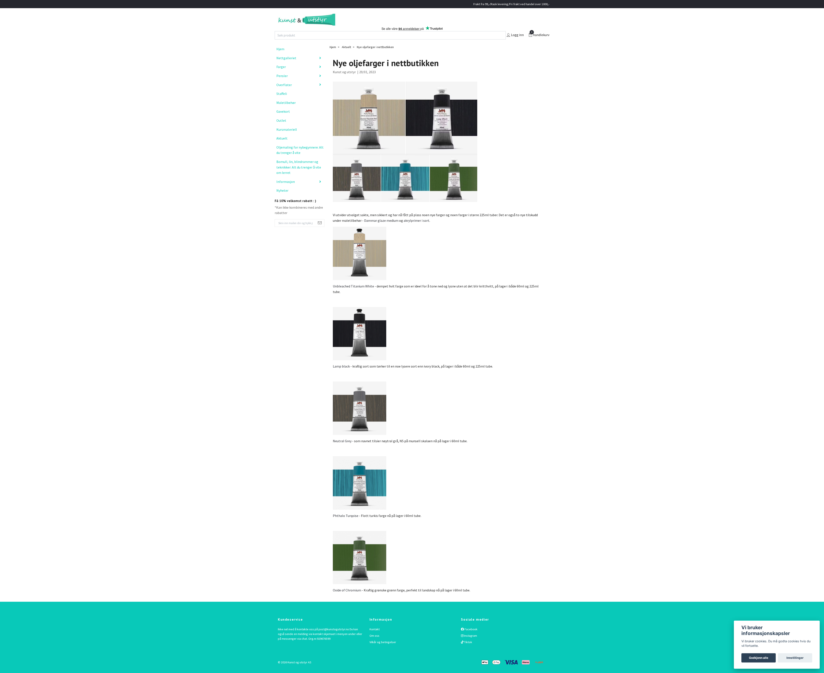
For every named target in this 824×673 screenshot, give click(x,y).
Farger (281, 76)
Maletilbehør (286, 111)
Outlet (281, 129)
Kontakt (375, 638)
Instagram (470, 645)
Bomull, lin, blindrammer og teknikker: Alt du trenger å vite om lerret (298, 176)
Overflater (284, 93)
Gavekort (283, 120)
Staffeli (281, 102)
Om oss (374, 645)
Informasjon (285, 190)
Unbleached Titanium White (353, 295)
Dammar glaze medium (381, 229)
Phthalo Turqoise (345, 524)
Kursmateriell (286, 138)
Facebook (470, 638)
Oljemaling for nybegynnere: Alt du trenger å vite (300, 159)
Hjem (280, 58)
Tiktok (468, 651)
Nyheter (282, 199)
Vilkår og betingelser (383, 651)
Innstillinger (795, 657)
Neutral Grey (342, 450)
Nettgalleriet (286, 67)
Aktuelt (282, 147)
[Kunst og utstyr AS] (330, 24)
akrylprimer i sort (416, 229)
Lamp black (341, 375)
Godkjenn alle (758, 657)
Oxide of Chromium (347, 599)
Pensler (282, 85)
